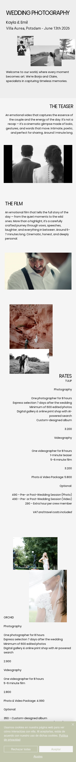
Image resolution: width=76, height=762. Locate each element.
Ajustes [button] (38, 756)
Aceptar (56, 749)
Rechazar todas (21, 749)
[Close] (70, 726)
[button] (65, 178)
